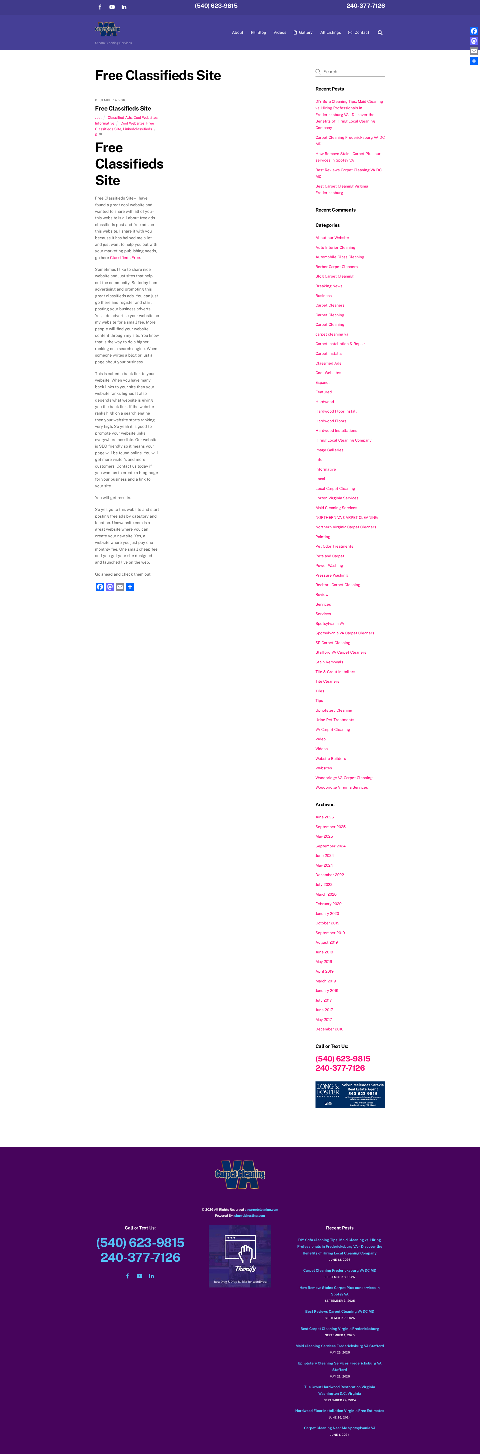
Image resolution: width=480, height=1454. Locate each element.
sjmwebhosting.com (249, 1215)
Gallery (305, 32)
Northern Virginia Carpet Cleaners (346, 527)
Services (323, 604)
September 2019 (330, 933)
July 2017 (324, 1000)
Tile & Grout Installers (335, 672)
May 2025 (324, 836)
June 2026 (325, 817)
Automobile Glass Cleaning (340, 257)
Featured (324, 392)
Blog (261, 32)
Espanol (323, 382)
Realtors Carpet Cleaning (338, 585)
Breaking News (329, 286)
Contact (361, 32)
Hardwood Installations (336, 430)
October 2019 (327, 923)
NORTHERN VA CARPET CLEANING (347, 517)
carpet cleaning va (332, 334)
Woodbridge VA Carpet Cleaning (344, 778)
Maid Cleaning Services (336, 508)
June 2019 (324, 952)
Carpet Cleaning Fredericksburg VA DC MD (339, 1270)
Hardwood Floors (331, 421)
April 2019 (325, 971)
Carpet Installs (329, 353)
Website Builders (331, 758)
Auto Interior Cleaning (335, 247)
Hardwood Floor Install (336, 411)
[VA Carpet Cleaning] (107, 34)
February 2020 (329, 904)
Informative (104, 123)
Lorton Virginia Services (337, 498)
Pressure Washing (332, 575)
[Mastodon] (474, 41)
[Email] (474, 51)
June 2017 (324, 1010)
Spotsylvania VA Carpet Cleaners (345, 633)
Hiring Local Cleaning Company (344, 440)
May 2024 (324, 865)
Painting (323, 537)
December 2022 (330, 875)
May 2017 (324, 1019)
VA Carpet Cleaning (333, 729)
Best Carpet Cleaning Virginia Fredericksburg (339, 1328)
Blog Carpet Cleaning (335, 276)
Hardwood (325, 402)
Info (319, 459)
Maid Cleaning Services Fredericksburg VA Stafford (340, 1346)
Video (321, 739)
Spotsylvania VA (330, 623)
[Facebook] (474, 31)
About (237, 32)
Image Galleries (330, 450)
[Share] (474, 61)
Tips (319, 700)
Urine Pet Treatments (335, 720)
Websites (324, 768)
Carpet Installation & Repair (340, 344)
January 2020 (327, 913)
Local (320, 479)
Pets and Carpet (330, 556)
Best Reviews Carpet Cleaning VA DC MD (339, 1311)
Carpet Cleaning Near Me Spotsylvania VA (340, 1428)
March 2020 (326, 894)
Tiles (320, 691)
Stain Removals (329, 662)
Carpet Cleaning (330, 315)
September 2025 (331, 827)
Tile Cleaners (327, 681)
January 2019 (327, 990)
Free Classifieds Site (123, 108)
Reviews (323, 594)
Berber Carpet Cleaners (337, 267)
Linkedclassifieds (137, 129)
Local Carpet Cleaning (335, 488)
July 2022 (324, 884)
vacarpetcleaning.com (261, 1209)
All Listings (330, 32)
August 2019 (327, 942)
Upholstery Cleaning (334, 710)
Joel (98, 117)
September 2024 (331, 846)
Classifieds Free (125, 257)
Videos (280, 32)
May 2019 (324, 961)
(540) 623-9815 (216, 5)
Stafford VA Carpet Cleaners (341, 652)
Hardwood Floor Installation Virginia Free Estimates (339, 1410)
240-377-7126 (365, 5)
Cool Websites (146, 117)
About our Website (332, 238)
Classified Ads (120, 117)
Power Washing (329, 565)
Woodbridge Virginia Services (342, 787)
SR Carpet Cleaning (333, 643)
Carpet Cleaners (330, 305)
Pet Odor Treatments (334, 546)
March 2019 (326, 981)
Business (324, 296)
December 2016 (329, 1029)
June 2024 (325, 855)
